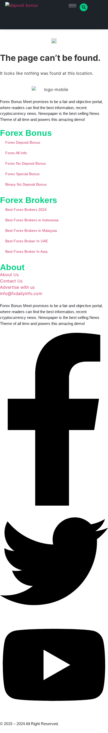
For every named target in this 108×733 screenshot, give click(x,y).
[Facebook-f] (54, 504)
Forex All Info (16, 153)
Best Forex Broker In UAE (26, 241)
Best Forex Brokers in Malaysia (31, 230)
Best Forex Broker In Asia (26, 251)
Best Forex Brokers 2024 (26, 209)
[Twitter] (54, 613)
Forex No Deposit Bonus (25, 163)
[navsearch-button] (84, 7)
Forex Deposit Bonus (22, 142)
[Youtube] (54, 711)
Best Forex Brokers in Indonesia (31, 220)
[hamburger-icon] (72, 5)
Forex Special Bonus (22, 174)
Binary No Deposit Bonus (26, 184)
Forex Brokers (28, 200)
